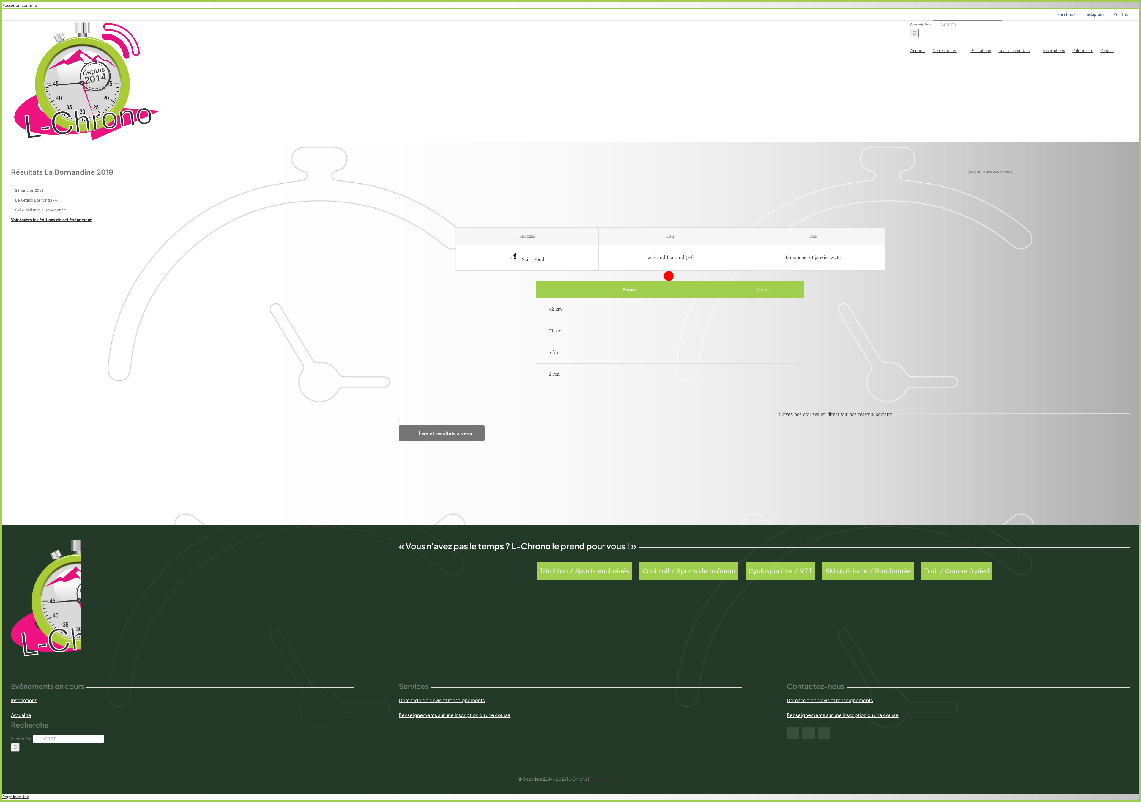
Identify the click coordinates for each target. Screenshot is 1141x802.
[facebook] (793, 733)
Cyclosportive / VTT (780, 571)
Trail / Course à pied (956, 571)
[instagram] (808, 733)
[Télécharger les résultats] (764, 309)
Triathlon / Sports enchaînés (584, 571)
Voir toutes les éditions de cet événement (51, 219)
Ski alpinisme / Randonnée (868, 571)
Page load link (15, 796)
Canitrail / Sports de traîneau (688, 571)
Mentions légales (606, 778)
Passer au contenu (19, 5)
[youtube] (824, 733)
